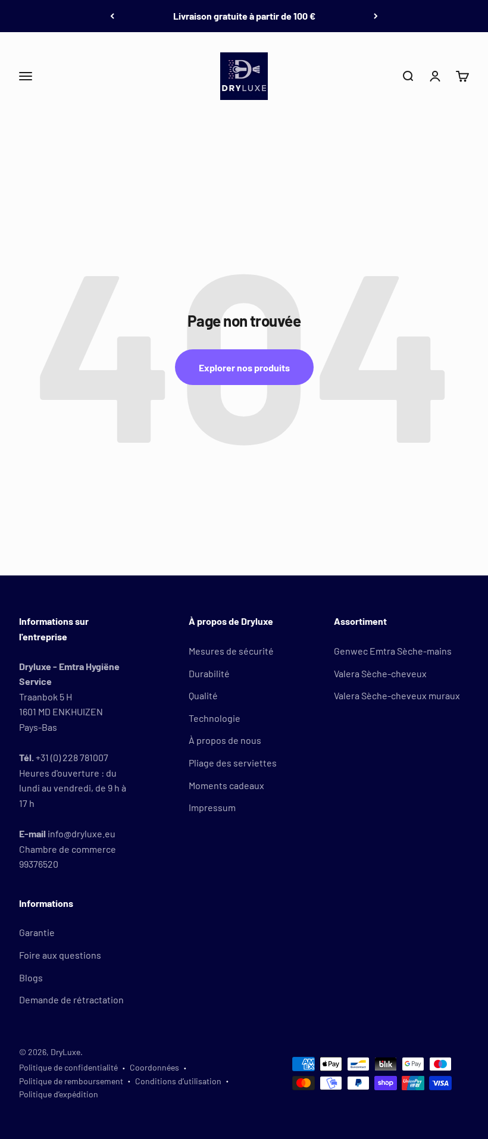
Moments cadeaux (226, 785)
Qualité (203, 695)
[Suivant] (376, 16)
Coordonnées (154, 1067)
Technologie (214, 718)
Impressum (212, 807)
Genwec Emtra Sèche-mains (393, 650)
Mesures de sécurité (231, 650)
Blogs (31, 977)
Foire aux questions (60, 954)
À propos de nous (225, 740)
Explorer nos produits (244, 367)
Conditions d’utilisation (178, 1081)
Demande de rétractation (71, 999)
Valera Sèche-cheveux (380, 673)
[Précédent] (112, 16)
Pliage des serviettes (233, 762)
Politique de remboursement (71, 1081)
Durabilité (209, 673)
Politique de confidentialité (68, 1067)
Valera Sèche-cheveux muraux (397, 695)
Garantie (37, 932)
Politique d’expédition (58, 1094)
